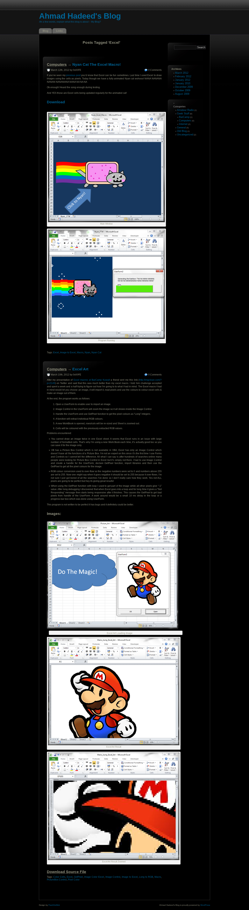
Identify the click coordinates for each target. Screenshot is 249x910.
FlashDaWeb (54, 905)
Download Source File (66, 872)
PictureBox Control (57, 879)
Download (56, 102)
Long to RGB (146, 877)
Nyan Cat (96, 352)
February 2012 (183, 76)
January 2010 (182, 83)
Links (59, 30)
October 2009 (182, 90)
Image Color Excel (94, 877)
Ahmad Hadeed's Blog (80, 16)
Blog (45, 30)
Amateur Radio (185, 110)
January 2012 (182, 79)
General (181, 127)
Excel (56, 352)
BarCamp (184, 117)
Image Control (113, 877)
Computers (57, 64)
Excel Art (80, 369)
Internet (183, 124)
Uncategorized (185, 134)
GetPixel (78, 877)
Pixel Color (74, 879)
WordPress (205, 905)
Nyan (87, 352)
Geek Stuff (183, 113)
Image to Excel (68, 352)
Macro (80, 352)
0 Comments (155, 70)
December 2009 (184, 86)
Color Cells (59, 877)
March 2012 (181, 72)
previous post (73, 75)
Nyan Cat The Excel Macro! (96, 64)
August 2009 (182, 93)
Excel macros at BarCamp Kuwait (92, 380)
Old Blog (182, 131)
